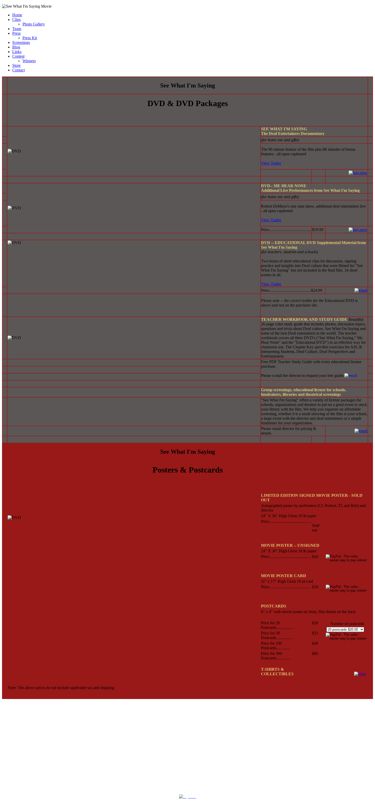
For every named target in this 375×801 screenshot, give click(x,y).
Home (17, 15)
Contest (18, 56)
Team (16, 29)
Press (16, 33)
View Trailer (271, 163)
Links (16, 51)
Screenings (21, 42)
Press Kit (29, 38)
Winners (29, 61)
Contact (18, 70)
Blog (16, 47)
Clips (16, 19)
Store (16, 65)
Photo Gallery (33, 24)
